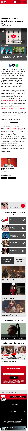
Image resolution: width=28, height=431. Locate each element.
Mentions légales (17, 419)
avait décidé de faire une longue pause (14, 128)
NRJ (11, 219)
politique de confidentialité (17, 382)
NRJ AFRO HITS (13, 250)
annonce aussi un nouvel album (10, 100)
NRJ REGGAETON (14, 235)
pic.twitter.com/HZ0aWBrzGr (7, 120)
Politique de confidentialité (17, 421)
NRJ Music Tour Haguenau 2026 (8, 361)
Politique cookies (7, 421)
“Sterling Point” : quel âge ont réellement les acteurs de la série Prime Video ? (12, 314)
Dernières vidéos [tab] (19, 261)
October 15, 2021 (14, 122)
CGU (23, 419)
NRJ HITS (11, 206)
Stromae (4, 336)
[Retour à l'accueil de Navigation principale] (5, 2)
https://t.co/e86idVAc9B (16, 119)
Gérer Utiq (9, 422)
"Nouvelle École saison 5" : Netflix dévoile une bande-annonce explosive (13, 280)
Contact (10, 419)
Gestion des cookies (16, 422)
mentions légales (9, 382)
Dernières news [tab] (7, 261)
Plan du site (5, 419)
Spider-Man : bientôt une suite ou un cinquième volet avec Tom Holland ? (13, 297)
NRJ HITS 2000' (13, 242)
